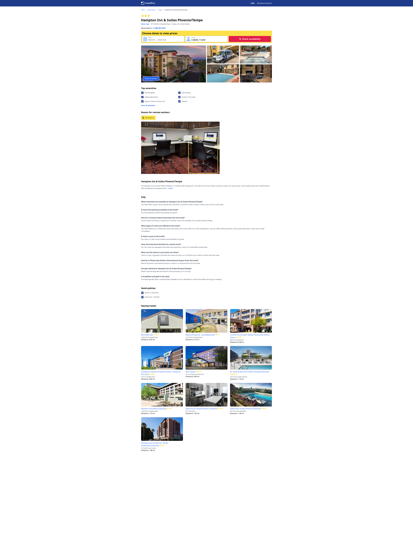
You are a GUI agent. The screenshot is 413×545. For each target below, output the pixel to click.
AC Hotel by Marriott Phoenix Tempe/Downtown (249, 372)
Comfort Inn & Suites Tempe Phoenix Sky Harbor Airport (250, 336)
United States (151, 10)
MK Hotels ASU (147, 335)
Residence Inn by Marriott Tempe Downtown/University (154, 444)
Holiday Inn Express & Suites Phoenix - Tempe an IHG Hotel (161, 373)
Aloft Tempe (190, 372)
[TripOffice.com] (148, 3)
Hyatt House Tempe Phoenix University (201, 408)
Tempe (160, 10)
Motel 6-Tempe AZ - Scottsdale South (200, 335)
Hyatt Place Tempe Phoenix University (245, 408)
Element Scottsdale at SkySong (153, 408)
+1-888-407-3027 (159, 28)
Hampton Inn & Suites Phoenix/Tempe (176, 10)
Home (143, 10)
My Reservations (264, 3)
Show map (145, 24)
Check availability (251, 39)
